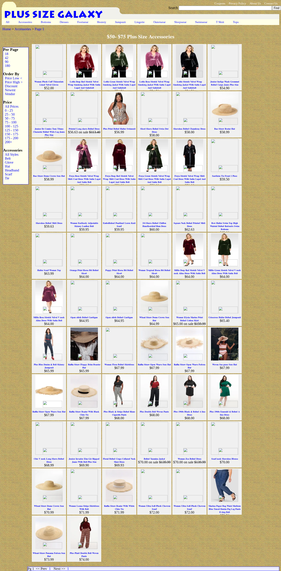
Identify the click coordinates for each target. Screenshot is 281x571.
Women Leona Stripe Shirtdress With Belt (84, 507)
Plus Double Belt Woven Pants (154, 411)
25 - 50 (9, 114)
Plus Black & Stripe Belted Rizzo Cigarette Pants (119, 413)
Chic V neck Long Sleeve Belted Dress (49, 460)
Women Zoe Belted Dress (189, 458)
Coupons (219, 3)
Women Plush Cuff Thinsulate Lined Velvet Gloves (48, 83)
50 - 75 (9, 118)
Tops (235, 22)
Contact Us (270, 3)
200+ (7, 142)
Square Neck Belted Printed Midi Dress (189, 224)
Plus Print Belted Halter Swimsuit (119, 128)
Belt (7, 158)
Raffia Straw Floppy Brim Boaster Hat (84, 366)
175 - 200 (10, 138)
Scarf (7, 174)
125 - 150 (10, 130)
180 (6, 66)
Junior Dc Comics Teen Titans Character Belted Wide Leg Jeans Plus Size (49, 131)
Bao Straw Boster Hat (224, 128)
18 (5, 54)
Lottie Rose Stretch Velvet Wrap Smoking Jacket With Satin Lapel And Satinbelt (154, 84)
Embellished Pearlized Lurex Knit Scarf (119, 224)
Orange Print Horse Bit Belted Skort (84, 272)
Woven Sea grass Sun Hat (224, 364)
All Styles (10, 154)
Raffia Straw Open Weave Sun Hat (154, 364)
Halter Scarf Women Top (49, 270)
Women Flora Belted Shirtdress (119, 364)
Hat (6, 166)
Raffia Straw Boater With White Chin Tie (119, 507)
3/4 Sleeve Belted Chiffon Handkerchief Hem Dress (154, 224)
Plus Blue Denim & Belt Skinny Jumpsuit (49, 366)
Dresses (64, 22)
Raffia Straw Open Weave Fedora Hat (189, 366)
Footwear (83, 22)
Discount (10, 86)
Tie (6, 178)
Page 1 (39, 29)
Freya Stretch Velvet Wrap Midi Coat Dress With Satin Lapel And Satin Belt (189, 179)
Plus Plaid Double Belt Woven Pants (84, 554)
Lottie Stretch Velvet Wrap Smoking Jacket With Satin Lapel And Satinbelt (189, 84)
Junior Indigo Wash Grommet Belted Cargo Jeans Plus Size (224, 83)
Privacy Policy (237, 3)
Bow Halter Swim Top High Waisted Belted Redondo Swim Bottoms (224, 226)
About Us (255, 3)
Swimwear (201, 22)
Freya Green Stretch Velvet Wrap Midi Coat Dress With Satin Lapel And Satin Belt (154, 179)
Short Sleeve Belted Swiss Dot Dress (154, 130)
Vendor (9, 94)
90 (5, 62)
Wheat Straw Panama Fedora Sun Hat (49, 554)
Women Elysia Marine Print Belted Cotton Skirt (189, 319)
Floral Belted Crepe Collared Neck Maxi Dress (119, 460)
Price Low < (12, 78)
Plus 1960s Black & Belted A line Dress (189, 413)
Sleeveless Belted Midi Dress (49, 223)
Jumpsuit (120, 22)
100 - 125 (10, 126)
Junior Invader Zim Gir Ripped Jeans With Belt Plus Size (84, 460)
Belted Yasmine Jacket (154, 458)
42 (5, 58)
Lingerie (139, 22)
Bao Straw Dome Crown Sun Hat (49, 175)
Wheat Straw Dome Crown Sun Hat (154, 319)
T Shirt (220, 22)
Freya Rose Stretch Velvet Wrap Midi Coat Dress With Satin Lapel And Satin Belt (84, 179)
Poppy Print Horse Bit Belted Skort (119, 272)
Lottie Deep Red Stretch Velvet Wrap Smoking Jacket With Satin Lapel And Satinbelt (84, 84)
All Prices (10, 106)
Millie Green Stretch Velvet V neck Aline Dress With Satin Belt (224, 272)
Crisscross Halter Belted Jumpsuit (225, 317)
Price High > (13, 82)
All (7, 22)
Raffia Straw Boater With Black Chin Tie (84, 413)
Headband (11, 170)
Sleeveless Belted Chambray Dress (189, 128)
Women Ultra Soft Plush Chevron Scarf (154, 507)
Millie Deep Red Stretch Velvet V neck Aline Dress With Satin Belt (189, 272)
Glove (8, 162)
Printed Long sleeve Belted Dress (84, 128)
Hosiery (101, 22)
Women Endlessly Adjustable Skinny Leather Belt (84, 224)
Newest (9, 90)
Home (6, 29)
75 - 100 (9, 122)
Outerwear (159, 22)
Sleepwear (180, 22)
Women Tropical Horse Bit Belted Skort (154, 272)
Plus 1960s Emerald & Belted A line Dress (225, 413)
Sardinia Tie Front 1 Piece (224, 175)
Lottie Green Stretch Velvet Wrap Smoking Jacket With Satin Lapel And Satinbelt (119, 84)
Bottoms (46, 22)
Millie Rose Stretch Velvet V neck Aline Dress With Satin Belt (49, 319)
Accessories (25, 22)
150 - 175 (10, 134)
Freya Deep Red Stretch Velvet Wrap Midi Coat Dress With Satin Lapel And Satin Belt (119, 179)
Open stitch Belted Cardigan (84, 317)
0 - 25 (8, 110)
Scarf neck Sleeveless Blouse (224, 458)
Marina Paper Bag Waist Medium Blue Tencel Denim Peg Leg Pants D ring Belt (225, 509)
